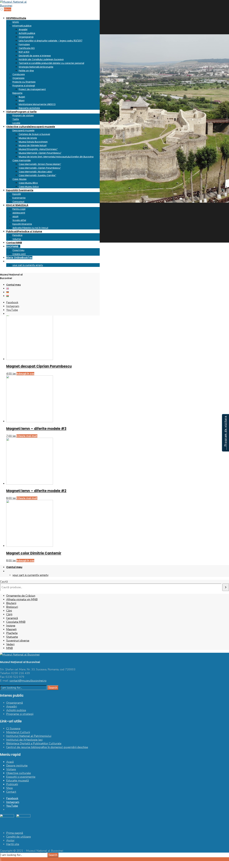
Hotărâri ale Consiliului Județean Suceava (41, 59)
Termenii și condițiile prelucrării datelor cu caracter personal (51, 63)
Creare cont (19, 254)
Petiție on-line (26, 70)
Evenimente (19, 197)
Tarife (15, 119)
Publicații (24, 231)
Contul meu (13, 284)
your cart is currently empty (27, 265)
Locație (16, 123)
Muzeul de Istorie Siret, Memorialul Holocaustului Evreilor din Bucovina (56, 156)
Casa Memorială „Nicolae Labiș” (35, 171)
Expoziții (19, 190)
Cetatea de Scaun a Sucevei (34, 134)
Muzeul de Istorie (28, 138)
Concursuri (18, 201)
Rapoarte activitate (29, 108)
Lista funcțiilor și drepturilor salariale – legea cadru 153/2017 (50, 40)
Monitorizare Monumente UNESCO (37, 104)
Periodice (17, 235)
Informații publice (21, 25)
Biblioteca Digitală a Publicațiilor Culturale (33, 743)
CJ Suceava (13, 728)
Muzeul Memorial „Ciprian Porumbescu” (40, 152)
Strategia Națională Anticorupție (36, 66)
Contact (14, 242)
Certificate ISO (27, 48)
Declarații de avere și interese (35, 55)
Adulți (15, 216)
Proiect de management (32, 89)
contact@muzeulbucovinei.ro (28, 681)
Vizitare (21, 111)
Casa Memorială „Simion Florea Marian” (40, 164)
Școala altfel (19, 220)
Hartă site (12, 844)
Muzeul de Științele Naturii (32, 145)
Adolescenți (18, 212)
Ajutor (10, 840)
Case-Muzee (19, 179)
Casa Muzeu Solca (29, 186)
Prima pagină (14, 833)
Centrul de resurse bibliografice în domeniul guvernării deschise (47, 747)
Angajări (23, 29)
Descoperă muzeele (23, 130)
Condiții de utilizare (18, 837)
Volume (16, 239)
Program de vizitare (23, 115)
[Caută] (225, 587)
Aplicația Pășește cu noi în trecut (30, 227)
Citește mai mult (27, 436)
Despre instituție (17, 765)
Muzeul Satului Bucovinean (33, 141)
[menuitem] (53, 63)
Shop (9, 788)
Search (53, 688)
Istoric (15, 22)
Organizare (18, 78)
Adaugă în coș (25, 373)
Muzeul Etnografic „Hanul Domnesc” (38, 149)
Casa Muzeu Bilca (28, 182)
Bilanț (21, 100)
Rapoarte (17, 93)
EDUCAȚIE (17, 205)
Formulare (24, 44)
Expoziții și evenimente (20, 777)
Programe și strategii (23, 85)
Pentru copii (18, 209)
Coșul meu (18, 250)
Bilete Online (19, 257)
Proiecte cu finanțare (24, 81)
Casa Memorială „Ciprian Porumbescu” (40, 167)
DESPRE (16, 18)
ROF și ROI (24, 51)
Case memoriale (21, 160)
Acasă (10, 762)
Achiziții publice (27, 33)
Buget (22, 96)
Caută (4, 582)
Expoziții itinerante (22, 224)
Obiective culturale (30, 126)
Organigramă (26, 37)
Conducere (18, 74)
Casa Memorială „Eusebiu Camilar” (37, 175)
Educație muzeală (17, 780)
